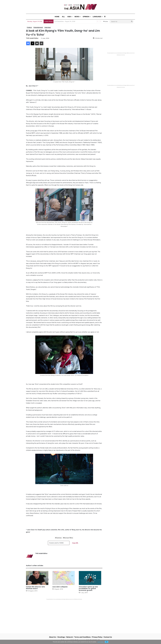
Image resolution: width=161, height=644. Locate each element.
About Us (52, 637)
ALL (63, 17)
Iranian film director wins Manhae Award (35, 588)
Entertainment (38, 27)
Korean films (68, 538)
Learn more (100, 642)
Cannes (59, 538)
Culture (29, 27)
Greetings (61, 637)
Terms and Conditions (82, 637)
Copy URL (75, 543)
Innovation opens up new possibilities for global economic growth (88, 588)
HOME (57, 17)
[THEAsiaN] (80, 7)
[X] (32, 43)
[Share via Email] (37, 43)
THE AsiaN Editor (32, 38)
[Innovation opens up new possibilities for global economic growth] (90, 578)
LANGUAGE (97, 17)
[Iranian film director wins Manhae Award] (38, 578)
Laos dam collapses (60, 587)
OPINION (86, 17)
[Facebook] (28, 43)
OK (106, 642)
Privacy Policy (97, 637)
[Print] (41, 43)
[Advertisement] (64, 614)
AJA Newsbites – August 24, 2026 (64, 21)
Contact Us (108, 637)
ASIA (69, 17)
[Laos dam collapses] (64, 578)
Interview (48, 27)
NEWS (77, 17)
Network (69, 637)
